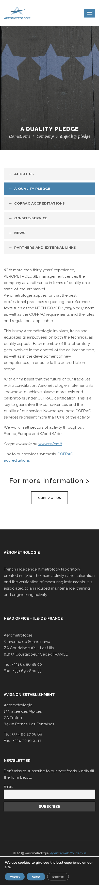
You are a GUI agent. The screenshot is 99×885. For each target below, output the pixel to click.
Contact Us (49, 498)
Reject (36, 877)
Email (8, 786)
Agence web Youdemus (68, 853)
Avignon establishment (29, 694)
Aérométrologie (22, 552)
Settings (58, 877)
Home (25, 136)
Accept (15, 877)
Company (45, 136)
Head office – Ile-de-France (33, 618)
